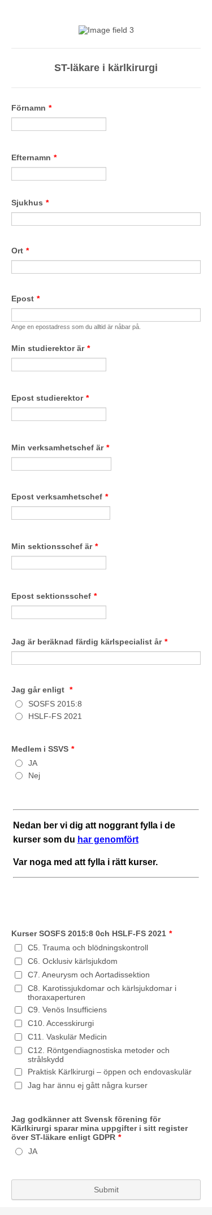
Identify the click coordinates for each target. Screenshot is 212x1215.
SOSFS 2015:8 (55, 703)
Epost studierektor (50, 397)
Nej (34, 775)
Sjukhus (30, 202)
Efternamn (34, 157)
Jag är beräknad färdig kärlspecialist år (89, 641)
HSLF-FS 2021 (55, 716)
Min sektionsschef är (54, 546)
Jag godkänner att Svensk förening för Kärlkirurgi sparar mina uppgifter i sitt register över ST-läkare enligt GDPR (99, 1128)
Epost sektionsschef (54, 595)
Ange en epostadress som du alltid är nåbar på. (76, 326)
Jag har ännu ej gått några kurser (88, 1085)
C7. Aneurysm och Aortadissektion (89, 974)
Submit (106, 1189)
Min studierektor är (50, 348)
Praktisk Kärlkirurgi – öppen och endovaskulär (110, 1071)
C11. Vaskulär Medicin (67, 1036)
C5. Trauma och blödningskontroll (88, 947)
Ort (20, 250)
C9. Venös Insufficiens (67, 1009)
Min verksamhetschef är (60, 447)
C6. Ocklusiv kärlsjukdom (73, 961)
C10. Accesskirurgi (61, 1023)
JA (32, 762)
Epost (25, 298)
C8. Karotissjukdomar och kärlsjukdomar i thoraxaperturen (102, 993)
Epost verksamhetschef (59, 496)
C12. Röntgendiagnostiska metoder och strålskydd (99, 1055)
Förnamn (31, 107)
